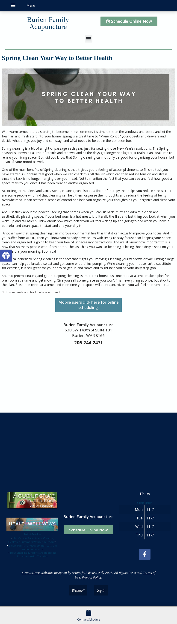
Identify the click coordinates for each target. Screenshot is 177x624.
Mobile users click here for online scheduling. (88, 304)
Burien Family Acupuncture (48, 23)
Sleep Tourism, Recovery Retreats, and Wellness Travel (33, 547)
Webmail (78, 590)
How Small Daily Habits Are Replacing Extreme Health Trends (33, 554)
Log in (101, 590)
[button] (6, 256)
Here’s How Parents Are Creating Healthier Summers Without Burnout (31, 540)
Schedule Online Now (88, 530)
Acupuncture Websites (37, 572)
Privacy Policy (91, 577)
